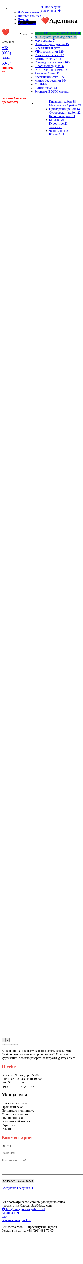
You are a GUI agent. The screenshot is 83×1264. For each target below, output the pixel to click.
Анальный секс (48, 73)
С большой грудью (49, 66)
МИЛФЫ (42, 84)
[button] (3, 1044)
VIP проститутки (49, 51)
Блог (5, 1216)
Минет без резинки (51, 80)
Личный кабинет (29, 16)
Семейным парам (49, 55)
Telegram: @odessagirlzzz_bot (57, 37)
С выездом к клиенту (52, 62)
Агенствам (28, 23)
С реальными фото (49, 48)
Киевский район (62, 101)
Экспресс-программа (51, 69)
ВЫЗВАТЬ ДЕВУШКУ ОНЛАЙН (58, 33)
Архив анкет (10, 1212)
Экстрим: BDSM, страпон (52, 91)
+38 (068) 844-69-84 (7, 55)
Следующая (49, 10)
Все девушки (53, 7)
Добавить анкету (29, 12)
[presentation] (4, 1040)
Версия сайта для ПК (16, 1220)
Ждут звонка (45, 40)
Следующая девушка (16, 1188)
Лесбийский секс (49, 77)
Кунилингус (46, 88)
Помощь (23, 19)
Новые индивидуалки (52, 44)
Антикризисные (48, 58)
